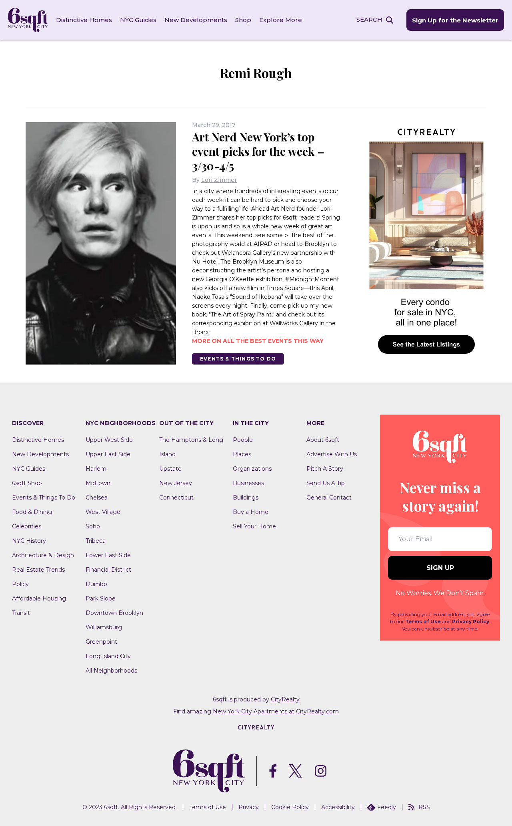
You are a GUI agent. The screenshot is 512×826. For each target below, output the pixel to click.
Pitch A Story (324, 468)
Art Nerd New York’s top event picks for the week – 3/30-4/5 (258, 151)
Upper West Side (109, 439)
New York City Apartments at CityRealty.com (276, 711)
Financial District (108, 569)
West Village (103, 512)
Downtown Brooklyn (114, 612)
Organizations (252, 468)
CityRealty (285, 699)
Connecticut (176, 497)
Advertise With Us (331, 454)
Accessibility (338, 807)
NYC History (29, 540)
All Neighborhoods (111, 670)
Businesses (248, 483)
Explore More (280, 20)
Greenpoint (101, 641)
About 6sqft (322, 439)
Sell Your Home (254, 526)
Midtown (98, 483)
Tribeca (96, 540)
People (243, 439)
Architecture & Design (43, 555)
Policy (20, 584)
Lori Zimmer (219, 179)
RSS (424, 807)
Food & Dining (32, 512)
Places (242, 454)
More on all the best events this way (258, 341)
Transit (21, 612)
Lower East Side (108, 555)
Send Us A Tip (325, 483)
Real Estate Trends (38, 569)
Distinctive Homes (84, 20)
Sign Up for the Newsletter (455, 20)
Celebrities (26, 526)
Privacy (248, 807)
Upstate (170, 468)
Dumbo (96, 584)
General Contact (329, 497)
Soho (93, 526)
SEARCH (369, 19)
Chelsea (97, 497)
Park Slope (101, 598)
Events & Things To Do (238, 359)
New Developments (195, 20)
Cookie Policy (290, 807)
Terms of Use (423, 621)
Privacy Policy (470, 621)
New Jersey (175, 483)
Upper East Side (108, 454)
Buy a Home (250, 512)
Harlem (96, 468)
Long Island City (108, 656)
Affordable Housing (39, 598)
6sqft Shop (27, 483)
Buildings (245, 497)
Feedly (386, 807)
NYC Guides (138, 20)
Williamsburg (104, 627)
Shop (243, 20)
